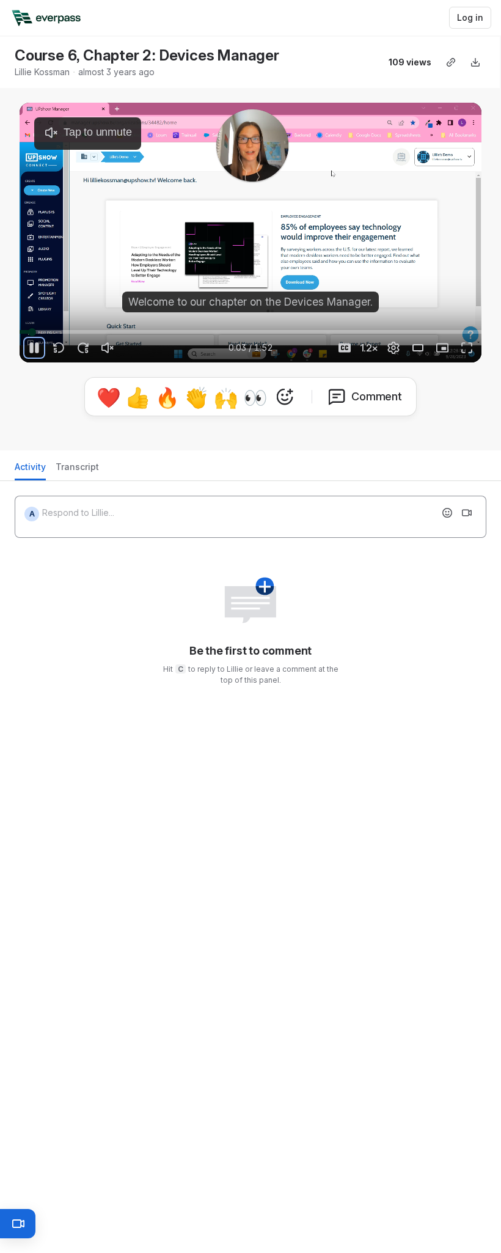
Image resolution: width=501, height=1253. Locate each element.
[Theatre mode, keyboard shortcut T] (418, 348)
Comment (376, 396)
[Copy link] (451, 62)
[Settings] (393, 348)
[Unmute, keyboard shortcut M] (107, 348)
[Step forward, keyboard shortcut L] (83, 348)
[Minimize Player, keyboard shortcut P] (442, 348)
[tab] (30, 470)
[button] (202, 325)
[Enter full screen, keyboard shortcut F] (467, 348)
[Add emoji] (447, 513)
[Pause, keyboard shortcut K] (34, 348)
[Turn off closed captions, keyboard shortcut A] (344, 348)
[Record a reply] (467, 513)
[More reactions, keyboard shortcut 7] (284, 396)
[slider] (250, 332)
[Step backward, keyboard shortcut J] (58, 348)
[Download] (475, 62)
